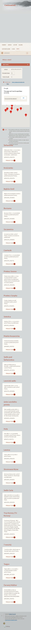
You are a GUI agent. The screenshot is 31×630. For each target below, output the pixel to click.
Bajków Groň (9, 189)
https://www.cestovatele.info (18, 82)
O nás (13, 49)
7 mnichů (7, 544)
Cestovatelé (11, 5)
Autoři (15, 45)
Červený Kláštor (10, 585)
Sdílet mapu (6, 64)
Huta (6, 429)
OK (23, 98)
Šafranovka (8, 145)
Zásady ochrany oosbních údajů (11, 620)
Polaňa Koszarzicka (12, 336)
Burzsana (7, 208)
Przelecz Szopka (10, 295)
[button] (26, 115)
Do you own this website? (11, 98)
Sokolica (7, 316)
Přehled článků (10, 160)
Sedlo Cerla (8, 490)
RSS (4, 623)
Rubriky (4, 45)
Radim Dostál (12, 614)
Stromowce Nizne (11, 469)
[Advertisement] (15, 26)
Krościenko (8, 168)
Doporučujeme (6, 49)
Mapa (18, 49)
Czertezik (7, 250)
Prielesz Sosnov (10, 271)
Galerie (21, 45)
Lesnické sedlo (10, 381)
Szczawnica (8, 229)
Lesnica (7, 450)
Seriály (10, 45)
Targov (6, 564)
